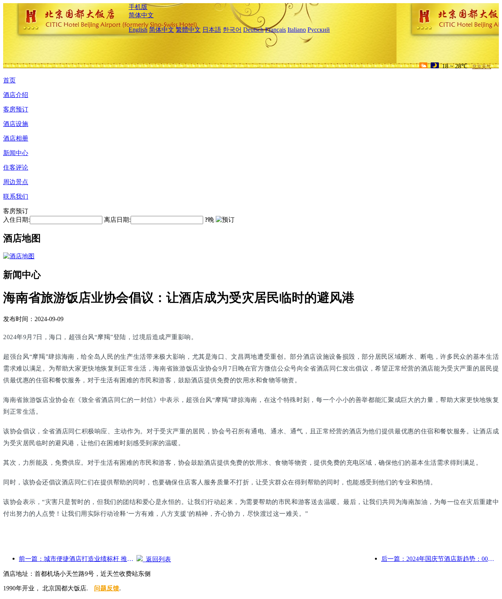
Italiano (296, 29)
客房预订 (15, 109)
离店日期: (117, 219)
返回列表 (157, 559)
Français (275, 29)
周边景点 (15, 182)
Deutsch (253, 29)
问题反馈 (106, 588)
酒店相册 (15, 138)
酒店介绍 (15, 94)
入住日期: (16, 219)
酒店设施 (15, 124)
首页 (9, 80)
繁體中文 (188, 29)
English (138, 29)
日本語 (211, 29)
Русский (318, 29)
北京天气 (481, 66)
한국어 (232, 29)
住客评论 (15, 167)
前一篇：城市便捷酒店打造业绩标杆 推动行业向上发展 (77, 558)
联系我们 (15, 196)
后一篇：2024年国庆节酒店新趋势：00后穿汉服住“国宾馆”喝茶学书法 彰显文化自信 (440, 558)
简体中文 (141, 15)
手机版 (138, 7)
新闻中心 (15, 153)
